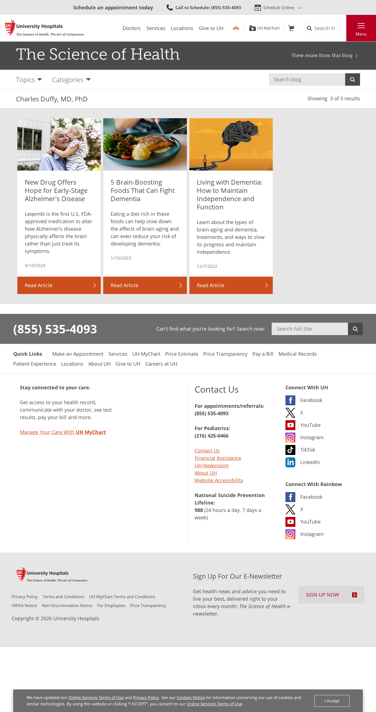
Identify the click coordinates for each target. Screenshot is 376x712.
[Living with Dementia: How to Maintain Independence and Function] (231, 144)
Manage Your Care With (63, 432)
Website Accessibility (219, 480)
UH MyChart (268, 28)
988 (199, 510)
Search (352, 79)
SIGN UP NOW (322, 594)
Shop (291, 28)
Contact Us (207, 450)
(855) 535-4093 (55, 329)
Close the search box (343, 28)
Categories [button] (67, 79)
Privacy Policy (146, 697)
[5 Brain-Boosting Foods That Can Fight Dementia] (145, 144)
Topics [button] (25, 79)
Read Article (38, 285)
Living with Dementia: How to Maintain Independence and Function (229, 194)
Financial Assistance (218, 458)
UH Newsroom (212, 465)
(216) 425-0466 (211, 435)
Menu (361, 34)
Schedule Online (278, 7)
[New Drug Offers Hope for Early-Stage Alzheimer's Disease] (59, 144)
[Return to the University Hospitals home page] (44, 28)
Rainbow (236, 28)
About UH (206, 473)
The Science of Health (98, 54)
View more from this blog (322, 55)
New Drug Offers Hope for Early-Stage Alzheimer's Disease (56, 190)
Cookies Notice (191, 697)
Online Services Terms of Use (96, 697)
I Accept (332, 700)
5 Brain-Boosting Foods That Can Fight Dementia (143, 190)
